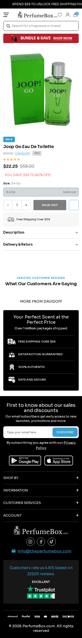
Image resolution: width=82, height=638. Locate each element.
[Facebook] (41, 542)
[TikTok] (52, 542)
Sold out (50, 205)
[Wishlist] (60, 14)
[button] (11, 159)
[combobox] (41, 26)
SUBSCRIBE (65, 432)
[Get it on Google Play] (25, 460)
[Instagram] (30, 542)
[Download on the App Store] (58, 460)
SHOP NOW (62, 38)
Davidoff (22, 153)
